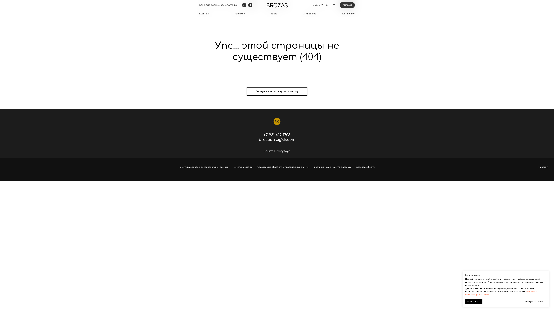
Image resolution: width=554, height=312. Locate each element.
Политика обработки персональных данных (203, 167)
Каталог (239, 14)
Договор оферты (365, 167)
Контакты (348, 14)
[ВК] (277, 121)
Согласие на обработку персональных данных (283, 167)
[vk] (244, 5)
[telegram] (250, 5)
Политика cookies (242, 167)
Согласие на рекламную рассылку (332, 167)
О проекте (309, 14)
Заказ (274, 14)
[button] (334, 5)
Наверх (542, 167)
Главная (204, 14)
